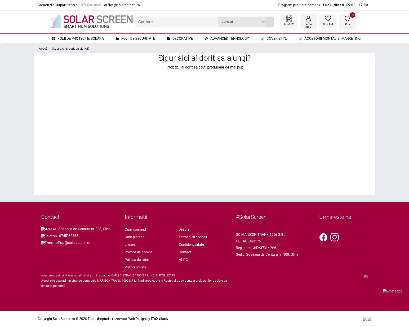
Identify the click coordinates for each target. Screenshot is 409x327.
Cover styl (277, 38)
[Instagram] (334, 237)
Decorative (183, 38)
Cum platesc (134, 237)
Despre (184, 229)
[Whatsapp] (393, 291)
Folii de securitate (138, 38)
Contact (185, 252)
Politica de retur (137, 260)
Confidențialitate (191, 244)
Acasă (43, 48)
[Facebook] (323, 237)
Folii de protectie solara (81, 38)
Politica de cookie (138, 252)
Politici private (135, 267)
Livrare (130, 244)
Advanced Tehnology (229, 38)
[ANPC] (365, 319)
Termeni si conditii (193, 237)
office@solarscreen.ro (73, 243)
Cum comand (135, 229)
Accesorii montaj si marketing (332, 38)
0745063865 (91, 5)
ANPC (183, 260)
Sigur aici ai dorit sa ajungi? (70, 48)
